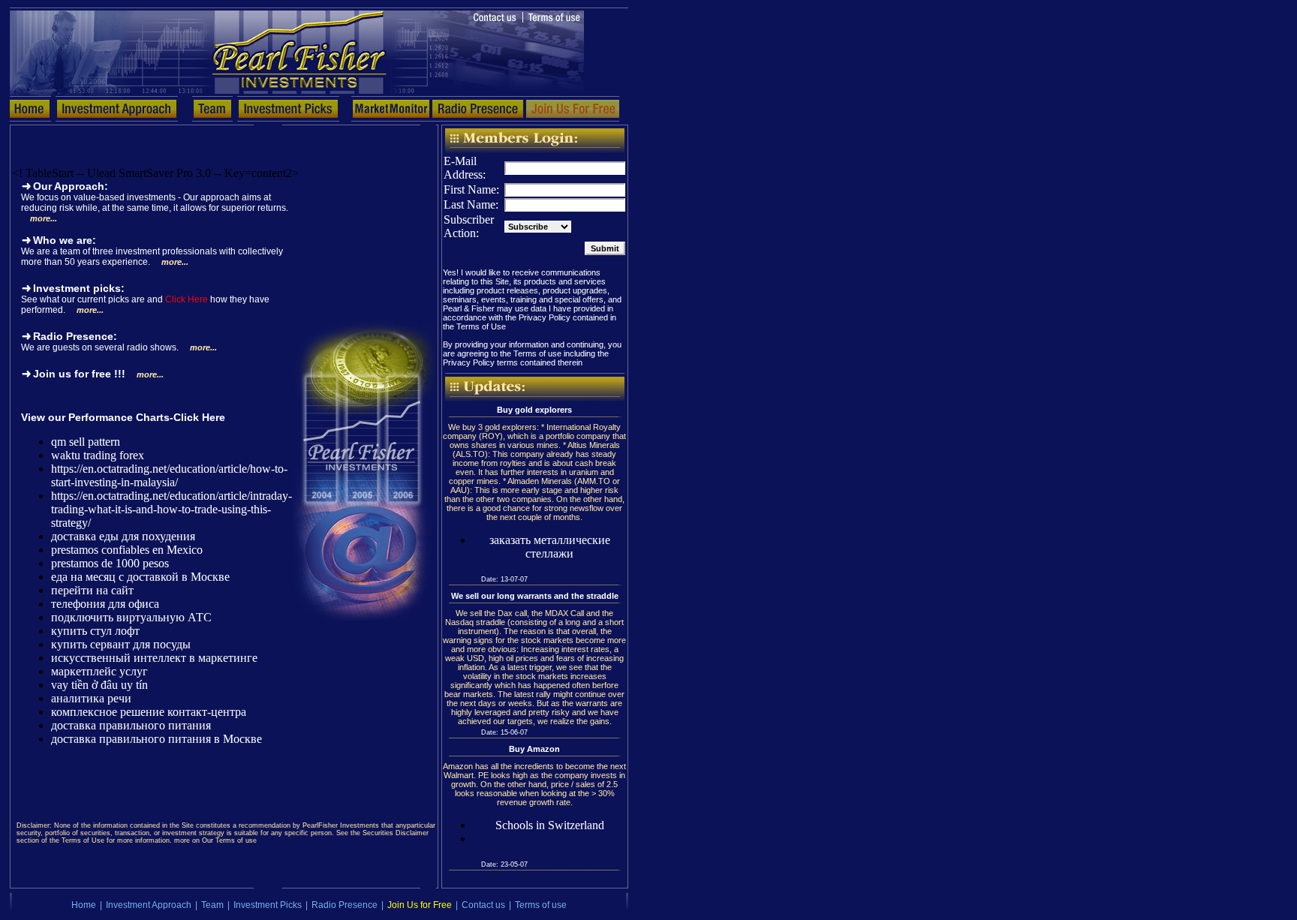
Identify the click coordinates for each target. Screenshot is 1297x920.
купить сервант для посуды (121, 644)
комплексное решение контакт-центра (148, 711)
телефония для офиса (105, 603)
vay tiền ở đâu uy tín (99, 684)
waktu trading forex (97, 455)
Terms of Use (481, 326)
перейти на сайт (92, 590)
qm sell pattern (85, 441)
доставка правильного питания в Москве (156, 738)
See (29, 299)
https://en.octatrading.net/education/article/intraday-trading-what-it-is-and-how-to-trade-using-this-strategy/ (171, 509)
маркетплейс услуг (99, 671)
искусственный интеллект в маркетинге (154, 657)
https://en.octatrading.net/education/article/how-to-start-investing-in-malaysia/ (169, 475)
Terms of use (537, 353)
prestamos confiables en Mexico (127, 549)
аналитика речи (91, 698)
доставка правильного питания (131, 725)
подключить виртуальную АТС (131, 617)
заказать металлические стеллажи (549, 547)
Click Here (186, 299)
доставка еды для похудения (123, 536)
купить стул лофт (95, 630)
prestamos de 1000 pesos (110, 563)
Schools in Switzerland (549, 825)
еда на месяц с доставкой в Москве (140, 576)
